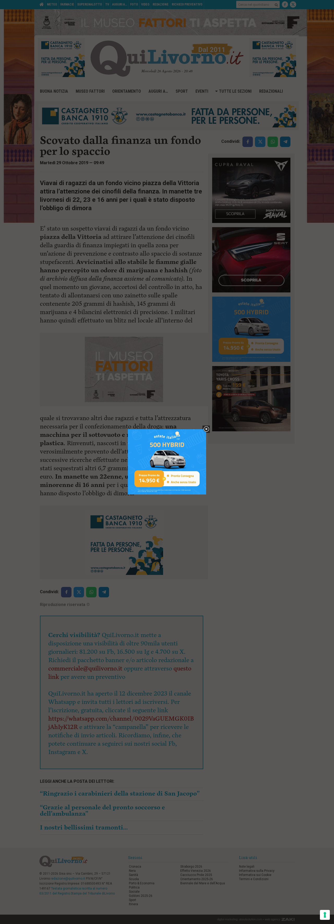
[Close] (206, 429)
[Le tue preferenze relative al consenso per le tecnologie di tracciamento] (325, 915)
